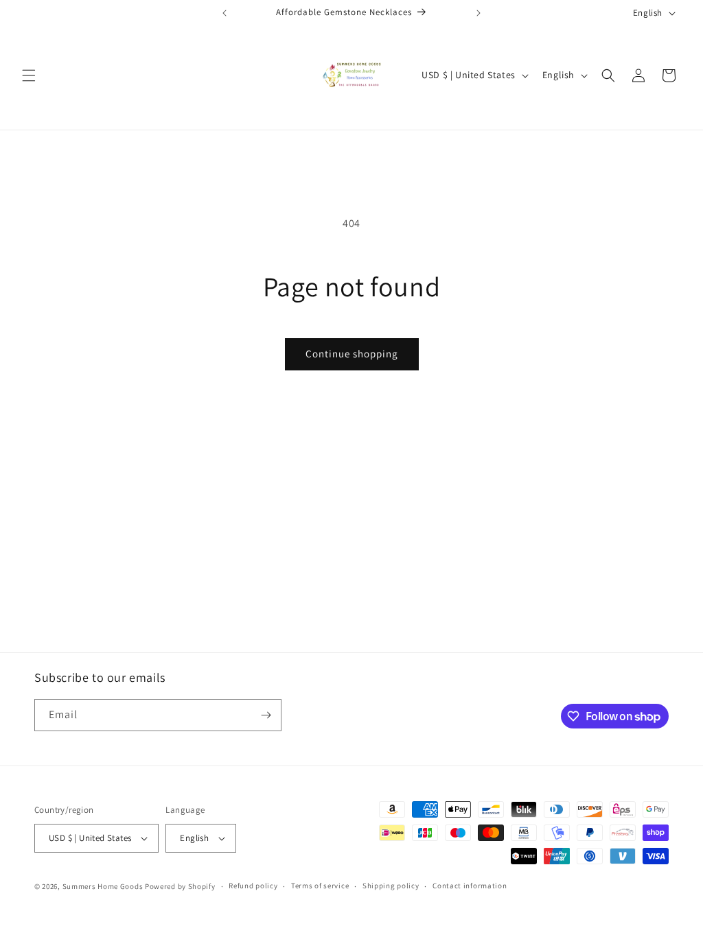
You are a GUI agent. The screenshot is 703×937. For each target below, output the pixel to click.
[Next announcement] (478, 13)
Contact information (470, 885)
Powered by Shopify (180, 886)
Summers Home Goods (102, 886)
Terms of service (320, 885)
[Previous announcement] (224, 13)
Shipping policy (390, 885)
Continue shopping (352, 353)
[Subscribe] (266, 715)
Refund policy (253, 885)
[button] (29, 75)
